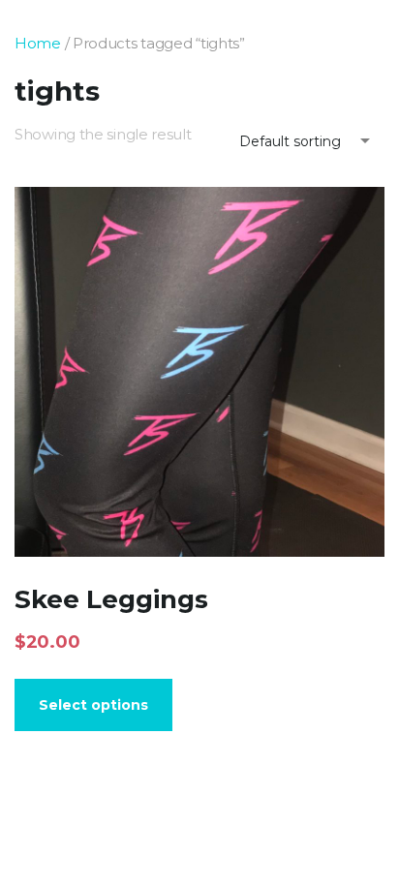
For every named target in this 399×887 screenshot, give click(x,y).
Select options (93, 705)
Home (38, 43)
